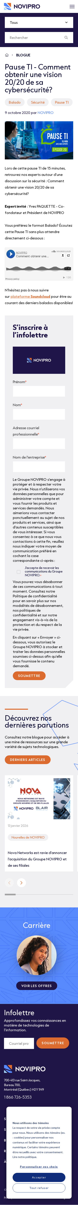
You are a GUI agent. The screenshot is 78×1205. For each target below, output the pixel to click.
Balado (15, 102)
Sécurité (38, 102)
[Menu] (72, 7)
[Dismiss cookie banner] (64, 1115)
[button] (21, 882)
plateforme (30, 296)
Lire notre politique (24, 1157)
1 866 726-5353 (18, 1097)
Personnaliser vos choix (39, 1166)
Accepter (39, 1177)
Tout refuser (39, 1188)
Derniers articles (27, 760)
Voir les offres (36, 986)
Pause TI (62, 102)
